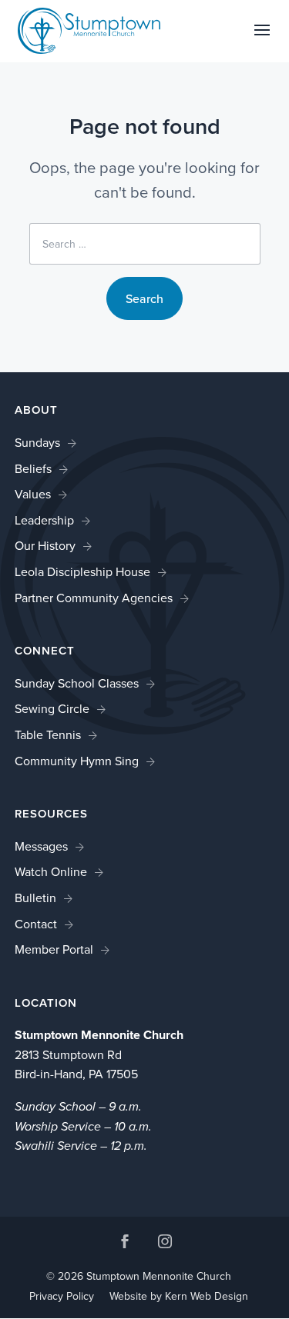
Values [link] (33, 493)
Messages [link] (41, 846)
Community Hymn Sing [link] (77, 760)
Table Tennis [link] (48, 734)
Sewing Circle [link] (52, 708)
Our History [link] (45, 545)
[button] (262, 40)
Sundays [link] (37, 442)
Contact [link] (36, 923)
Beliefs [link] (33, 468)
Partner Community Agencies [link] (94, 597)
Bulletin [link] (35, 897)
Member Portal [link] (54, 949)
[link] (89, 29)
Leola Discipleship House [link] (82, 571)
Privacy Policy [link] (61, 1296)
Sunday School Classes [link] (77, 682)
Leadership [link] (44, 519)
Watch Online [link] (51, 871)
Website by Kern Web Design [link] (178, 1296)
